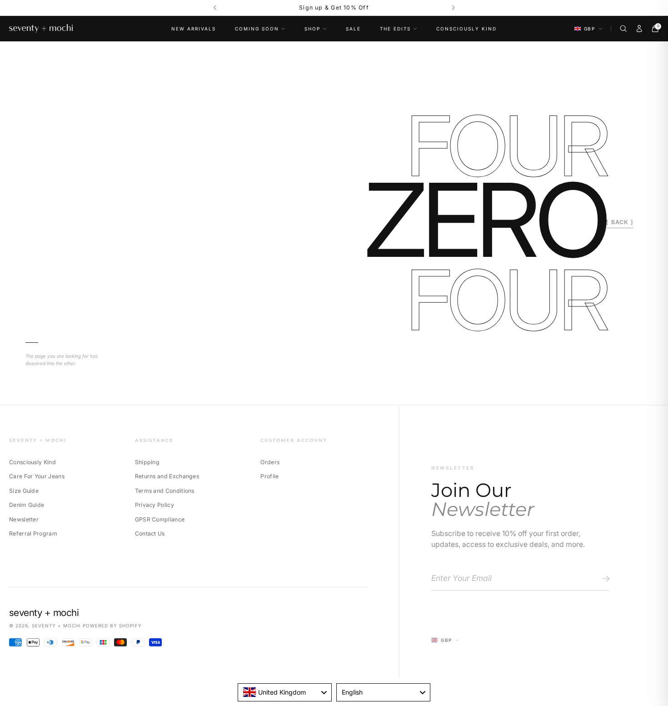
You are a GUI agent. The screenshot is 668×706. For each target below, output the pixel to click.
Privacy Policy (154, 504)
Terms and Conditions (164, 490)
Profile (269, 476)
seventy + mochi (56, 625)
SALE (353, 28)
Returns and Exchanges (167, 476)
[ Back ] (619, 222)
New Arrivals (193, 28)
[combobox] (285, 692)
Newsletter (24, 519)
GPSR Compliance (160, 519)
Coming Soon (257, 28)
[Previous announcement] (214, 8)
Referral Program (33, 533)
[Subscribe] (604, 578)
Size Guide (24, 490)
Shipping (147, 462)
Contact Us (150, 533)
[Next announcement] (453, 8)
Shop (312, 28)
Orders (269, 462)
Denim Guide (26, 504)
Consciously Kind (466, 28)
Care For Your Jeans (37, 476)
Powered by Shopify (112, 625)
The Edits (395, 28)
